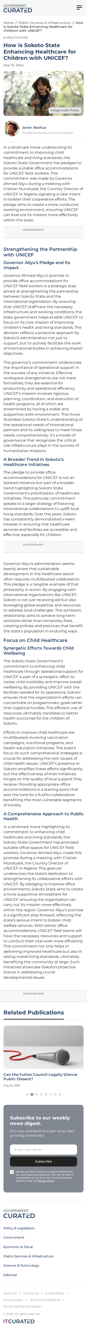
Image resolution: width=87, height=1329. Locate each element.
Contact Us (31, 1293)
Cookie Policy (54, 1293)
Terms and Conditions (45, 1300)
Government (13, 1237)
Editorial (10, 1275)
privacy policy (46, 1180)
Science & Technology (21, 1265)
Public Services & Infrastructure (45, 23)
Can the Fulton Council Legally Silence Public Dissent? (40, 1076)
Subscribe (43, 1161)
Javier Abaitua (34, 127)
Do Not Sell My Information (22, 1306)
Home (8, 23)
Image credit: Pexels (65, 110)
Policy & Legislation (19, 1228)
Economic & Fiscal (17, 1247)
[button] (27, 1094)
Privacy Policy (13, 1300)
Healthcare (17, 37)
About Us (9, 1293)
